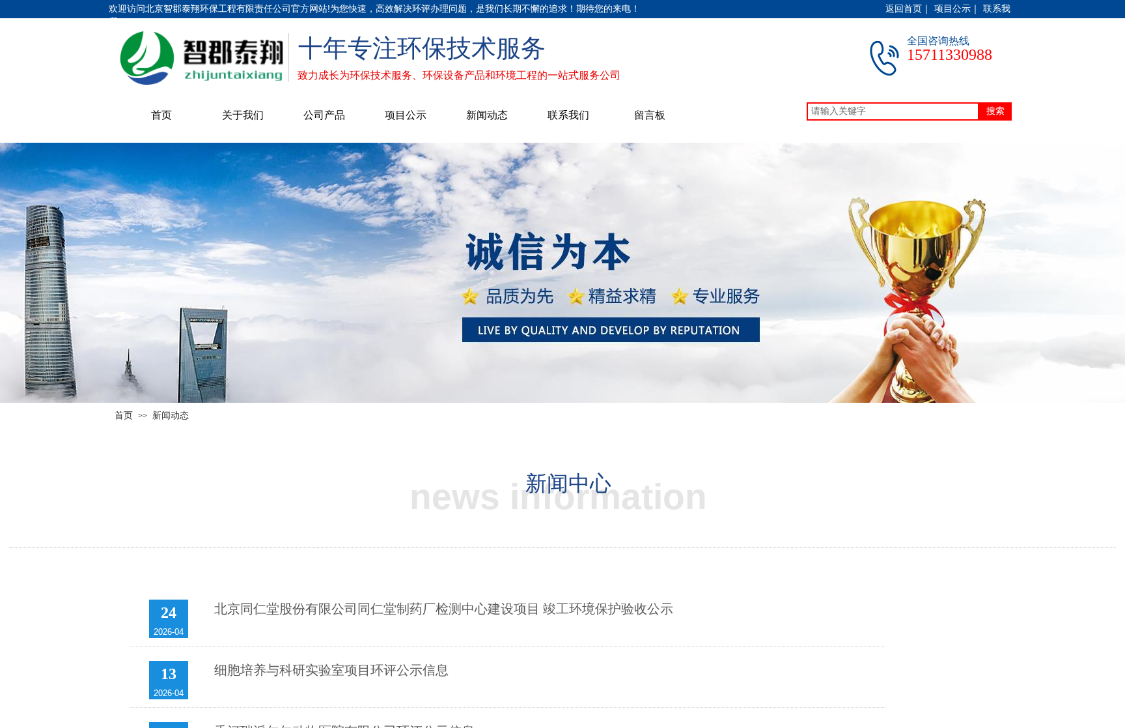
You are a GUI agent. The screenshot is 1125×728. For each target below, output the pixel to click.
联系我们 (568, 115)
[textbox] (893, 111)
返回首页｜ (908, 8)
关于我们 (243, 115)
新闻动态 (487, 115)
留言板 (649, 115)
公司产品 (324, 115)
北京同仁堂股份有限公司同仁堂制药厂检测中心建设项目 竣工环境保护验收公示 (443, 609)
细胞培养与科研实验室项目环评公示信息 (331, 670)
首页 (161, 115)
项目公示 (405, 115)
